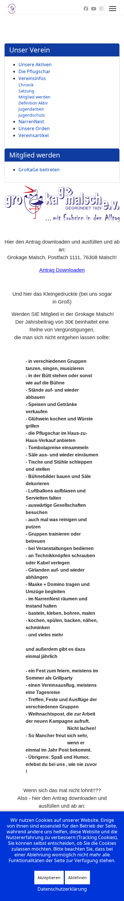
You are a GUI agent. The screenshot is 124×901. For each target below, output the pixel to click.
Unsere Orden (34, 128)
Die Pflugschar (34, 71)
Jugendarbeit (31, 109)
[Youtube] (93, 8)
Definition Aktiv (33, 103)
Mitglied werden (34, 97)
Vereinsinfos (32, 78)
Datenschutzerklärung (62, 889)
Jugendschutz (31, 115)
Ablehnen (77, 877)
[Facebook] (86, 8)
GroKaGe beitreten (39, 169)
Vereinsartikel (33, 135)
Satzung (26, 91)
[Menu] (112, 8)
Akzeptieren (49, 877)
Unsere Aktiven (35, 64)
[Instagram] (101, 8)
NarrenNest (31, 121)
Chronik (25, 85)
